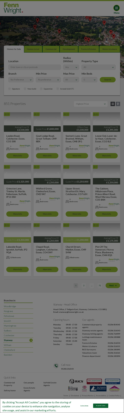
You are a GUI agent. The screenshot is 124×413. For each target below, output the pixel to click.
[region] (62, 406)
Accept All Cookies (100, 405)
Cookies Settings (84, 405)
